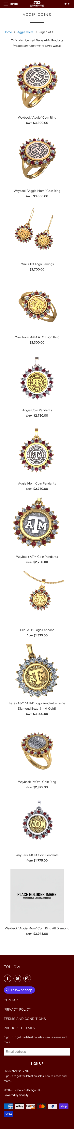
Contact (12, 1000)
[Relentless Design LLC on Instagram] (28, 978)
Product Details (19, 1028)
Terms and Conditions (25, 1019)
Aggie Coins (25, 32)
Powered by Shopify (16, 1095)
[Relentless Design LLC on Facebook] (8, 978)
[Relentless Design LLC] (37, 4)
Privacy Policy (17, 1009)
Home (8, 32)
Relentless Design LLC (27, 1090)
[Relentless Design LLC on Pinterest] (18, 978)
